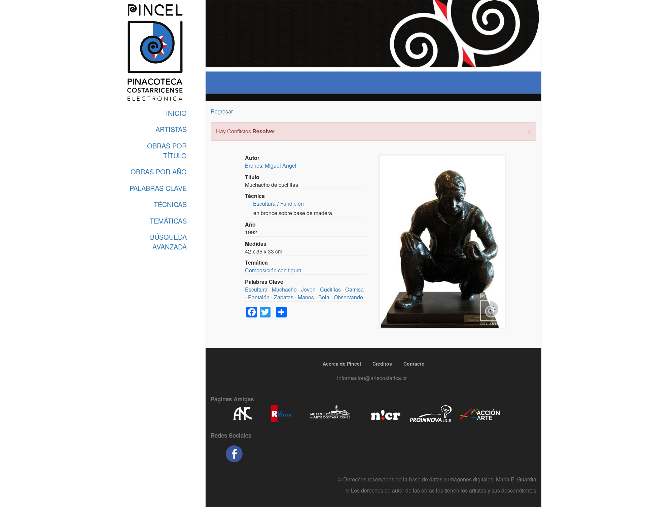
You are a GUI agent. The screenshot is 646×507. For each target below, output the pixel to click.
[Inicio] (154, 52)
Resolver (263, 131)
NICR (384, 413)
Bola (323, 297)
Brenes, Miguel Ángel (270, 165)
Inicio (176, 113)
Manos (306, 297)
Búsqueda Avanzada (168, 241)
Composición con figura (273, 270)
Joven (308, 289)
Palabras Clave (158, 188)
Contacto (414, 363)
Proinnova (430, 413)
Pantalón (259, 297)
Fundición (292, 203)
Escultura (264, 203)
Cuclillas (330, 289)
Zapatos (283, 297)
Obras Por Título (167, 150)
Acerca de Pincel (342, 363)
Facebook (234, 454)
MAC (330, 413)
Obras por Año (159, 171)
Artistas (171, 129)
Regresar (222, 111)
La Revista (281, 413)
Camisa (354, 289)
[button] (529, 130)
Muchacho (284, 289)
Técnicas (170, 204)
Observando (348, 297)
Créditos (382, 363)
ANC (242, 413)
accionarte (479, 413)
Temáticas (168, 221)
